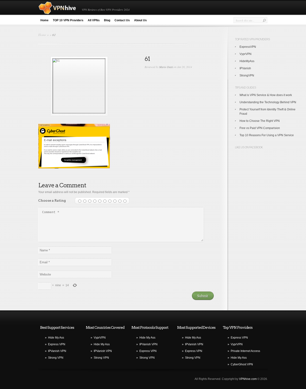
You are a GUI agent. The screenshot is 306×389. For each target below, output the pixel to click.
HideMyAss (247, 61)
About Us (140, 20)
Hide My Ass (56, 337)
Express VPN (56, 344)
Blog (107, 20)
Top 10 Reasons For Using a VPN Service (267, 135)
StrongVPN (247, 75)
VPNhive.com (248, 379)
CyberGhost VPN (242, 364)
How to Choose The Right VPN (260, 121)
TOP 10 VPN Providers (68, 20)
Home (44, 20)
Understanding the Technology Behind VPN (268, 102)
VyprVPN (245, 54)
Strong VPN (55, 357)
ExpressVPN (248, 47)
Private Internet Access (245, 351)
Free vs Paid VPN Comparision (260, 128)
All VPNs (94, 20)
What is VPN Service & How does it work (266, 95)
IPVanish (245, 68)
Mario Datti (166, 67)
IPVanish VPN (57, 351)
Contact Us (122, 20)
